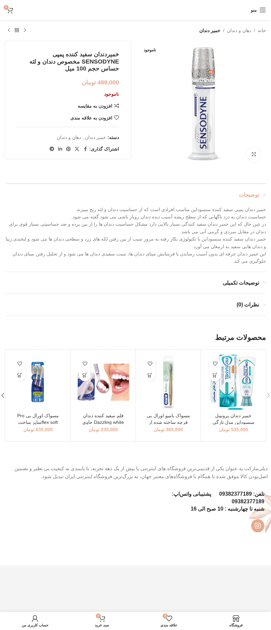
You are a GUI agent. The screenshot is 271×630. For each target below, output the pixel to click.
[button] (215, 375)
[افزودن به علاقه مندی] (215, 364)
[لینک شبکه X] (77, 149)
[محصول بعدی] (9, 30)
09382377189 (235, 494)
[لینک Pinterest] (68, 149)
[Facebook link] (85, 149)
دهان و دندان (239, 30)
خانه (262, 30)
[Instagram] (257, 525)
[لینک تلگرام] (52, 149)
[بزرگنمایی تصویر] (253, 154)
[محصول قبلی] (25, 30)
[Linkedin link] (60, 149)
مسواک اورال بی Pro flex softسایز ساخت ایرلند (38, 422)
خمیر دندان (209, 30)
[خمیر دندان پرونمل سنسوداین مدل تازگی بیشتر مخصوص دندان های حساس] (233, 382)
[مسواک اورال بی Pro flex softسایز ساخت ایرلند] (38, 382)
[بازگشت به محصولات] (17, 30)
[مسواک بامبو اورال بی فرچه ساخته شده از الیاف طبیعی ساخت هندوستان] (168, 382)
